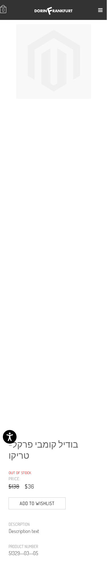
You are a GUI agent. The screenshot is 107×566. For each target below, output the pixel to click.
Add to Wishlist (37, 503)
